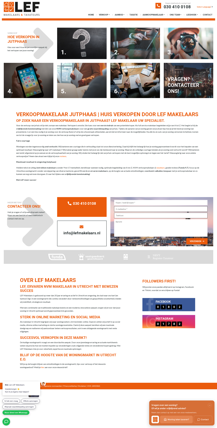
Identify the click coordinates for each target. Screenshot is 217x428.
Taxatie (133, 15)
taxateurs (161, 167)
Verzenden (195, 241)
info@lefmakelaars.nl (81, 233)
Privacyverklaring (70, 386)
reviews (63, 156)
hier (42, 367)
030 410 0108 (177, 6)
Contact (207, 15)
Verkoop (103, 15)
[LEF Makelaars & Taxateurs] (26, 10)
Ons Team (175, 15)
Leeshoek (191, 15)
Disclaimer (82, 386)
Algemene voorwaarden (52, 386)
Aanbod (119, 15)
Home (91, 15)
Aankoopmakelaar (153, 15)
